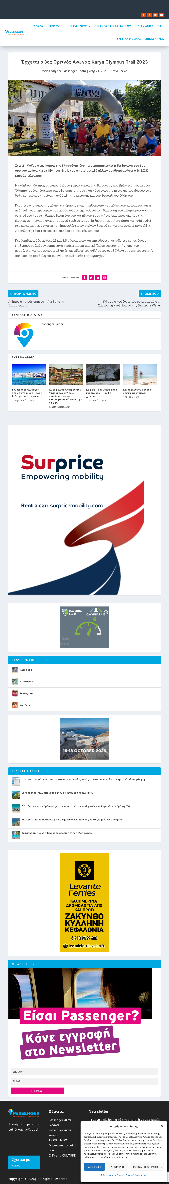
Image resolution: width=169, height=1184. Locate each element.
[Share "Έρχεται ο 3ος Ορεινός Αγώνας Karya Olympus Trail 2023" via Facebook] (84, 277)
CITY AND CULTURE (151, 26)
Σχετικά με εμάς (21, 1162)
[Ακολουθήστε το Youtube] (161, 15)
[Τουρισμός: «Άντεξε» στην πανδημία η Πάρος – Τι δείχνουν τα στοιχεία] (29, 374)
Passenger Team (74, 71)
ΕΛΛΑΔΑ (38, 26)
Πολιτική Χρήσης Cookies (112, 1175)
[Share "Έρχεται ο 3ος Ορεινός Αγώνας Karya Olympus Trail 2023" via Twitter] (91, 277)
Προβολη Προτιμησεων (147, 1166)
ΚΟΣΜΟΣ (56, 26)
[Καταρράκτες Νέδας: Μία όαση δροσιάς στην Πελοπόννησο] (16, 835)
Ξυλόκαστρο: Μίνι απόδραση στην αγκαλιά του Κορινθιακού (57, 792)
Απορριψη (117, 1166)
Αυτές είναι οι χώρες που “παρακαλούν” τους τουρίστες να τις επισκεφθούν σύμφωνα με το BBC (65, 396)
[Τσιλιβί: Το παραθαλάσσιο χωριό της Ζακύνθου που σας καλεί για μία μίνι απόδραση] (16, 822)
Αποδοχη (94, 1166)
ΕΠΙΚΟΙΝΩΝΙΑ (154, 39)
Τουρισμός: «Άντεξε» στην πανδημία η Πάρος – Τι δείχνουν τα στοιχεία (28, 392)
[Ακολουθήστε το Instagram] (155, 15)
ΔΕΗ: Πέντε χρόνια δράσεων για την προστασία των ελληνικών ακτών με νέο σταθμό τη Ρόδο (76, 806)
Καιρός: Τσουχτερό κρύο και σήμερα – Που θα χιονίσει (101, 392)
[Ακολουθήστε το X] (149, 15)
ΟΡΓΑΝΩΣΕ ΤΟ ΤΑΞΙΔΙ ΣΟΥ (112, 26)
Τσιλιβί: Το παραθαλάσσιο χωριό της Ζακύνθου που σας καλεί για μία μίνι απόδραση (72, 819)
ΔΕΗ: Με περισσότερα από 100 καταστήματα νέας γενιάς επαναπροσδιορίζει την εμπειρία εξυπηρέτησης (84, 779)
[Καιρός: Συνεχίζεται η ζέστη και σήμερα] (140, 374)
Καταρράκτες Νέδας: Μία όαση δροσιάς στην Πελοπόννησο (57, 833)
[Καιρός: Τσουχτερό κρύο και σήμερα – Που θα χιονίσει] (103, 374)
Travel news (119, 71)
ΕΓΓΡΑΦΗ (38, 1091)
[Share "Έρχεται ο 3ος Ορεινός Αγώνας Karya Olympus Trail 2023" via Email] (104, 277)
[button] (162, 1126)
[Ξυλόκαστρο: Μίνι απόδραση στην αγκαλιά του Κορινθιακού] (16, 795)
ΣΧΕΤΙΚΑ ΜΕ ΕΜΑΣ (129, 39)
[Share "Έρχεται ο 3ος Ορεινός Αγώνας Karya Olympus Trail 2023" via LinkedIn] (97, 277)
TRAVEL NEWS (78, 26)
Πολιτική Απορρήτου (136, 1175)
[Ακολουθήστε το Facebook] (143, 15)
